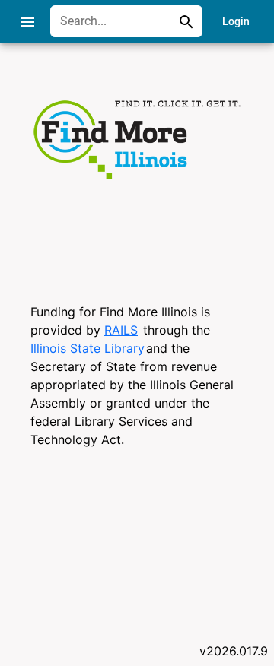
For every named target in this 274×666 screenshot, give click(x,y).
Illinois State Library (87, 348)
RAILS (121, 330)
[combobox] (115, 21)
